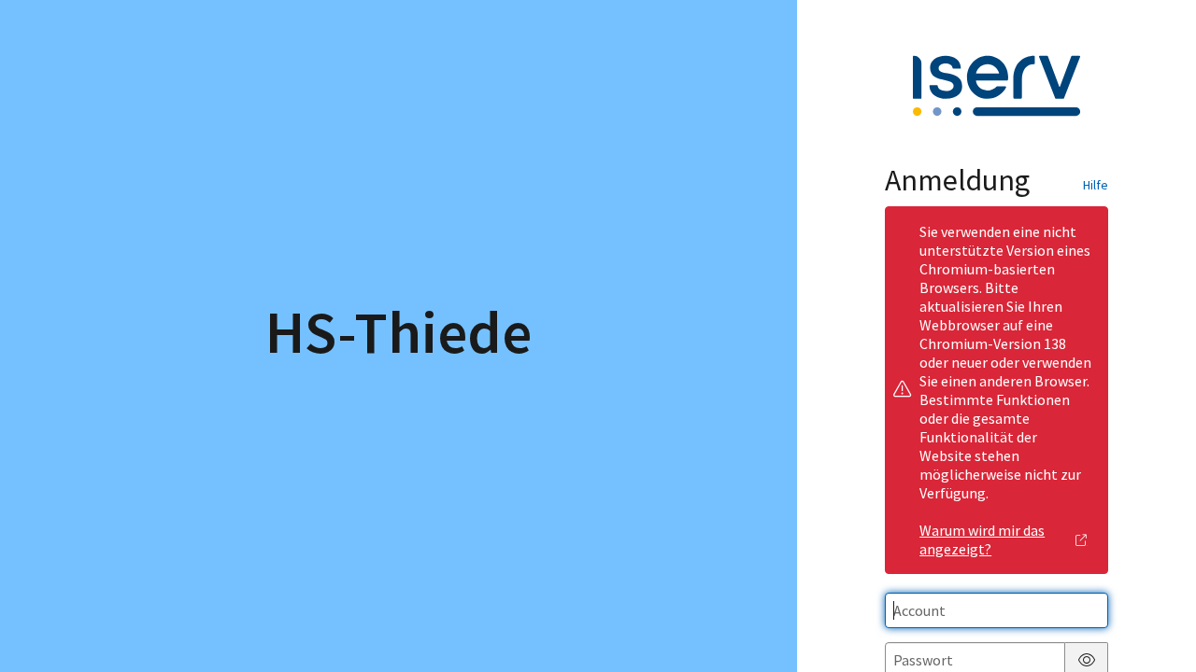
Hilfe (1095, 184)
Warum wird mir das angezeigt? (982, 539)
